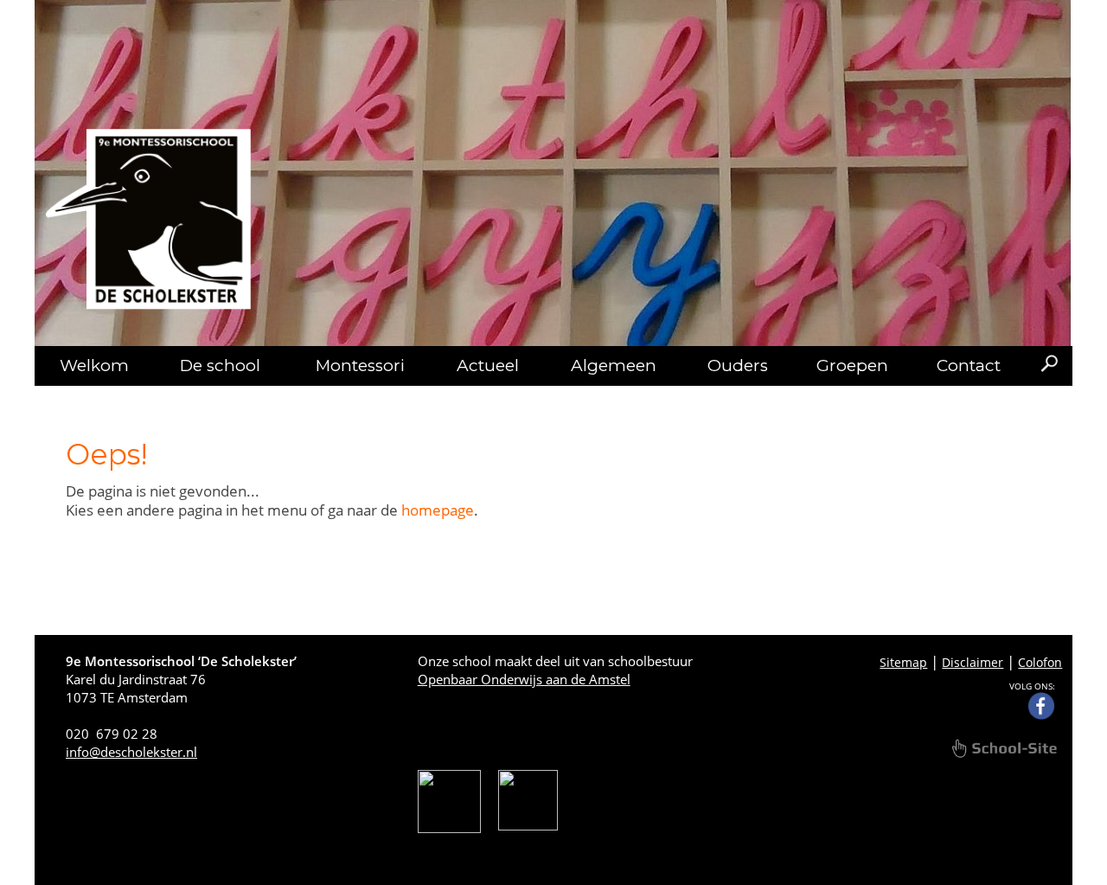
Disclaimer (972, 662)
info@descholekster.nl (131, 751)
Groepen (852, 365)
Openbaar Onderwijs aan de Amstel (524, 679)
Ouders (737, 365)
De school (220, 365)
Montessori (360, 365)
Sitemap (903, 662)
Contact (969, 365)
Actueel (488, 365)
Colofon (1040, 662)
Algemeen (613, 365)
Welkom (94, 365)
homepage (437, 510)
